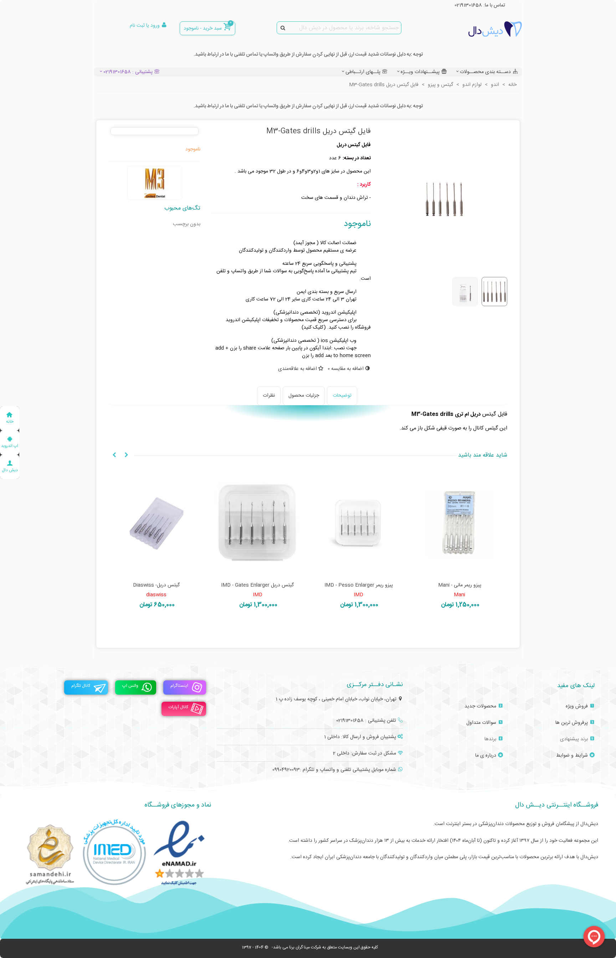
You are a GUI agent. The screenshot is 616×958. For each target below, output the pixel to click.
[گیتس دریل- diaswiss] (258, 523)
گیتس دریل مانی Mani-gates (156, 585)
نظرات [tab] (269, 395)
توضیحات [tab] (342, 395)
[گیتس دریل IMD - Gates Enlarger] (358, 523)
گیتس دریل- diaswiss (257, 585)
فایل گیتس (494, 414)
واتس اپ (130, 685)
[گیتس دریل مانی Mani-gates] (156, 523)
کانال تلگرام (80, 685)
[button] (126, 455)
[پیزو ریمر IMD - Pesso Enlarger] (460, 523)
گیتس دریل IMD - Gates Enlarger (358, 585)
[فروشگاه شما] (482, 29)
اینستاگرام (179, 685)
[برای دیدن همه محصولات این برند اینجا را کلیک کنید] (154, 183)
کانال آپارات (178, 707)
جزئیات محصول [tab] (303, 395)
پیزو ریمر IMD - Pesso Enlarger (459, 585)
